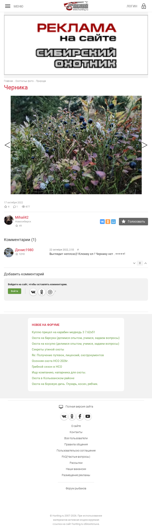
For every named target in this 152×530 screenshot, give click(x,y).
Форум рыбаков (76, 488)
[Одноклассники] (107, 221)
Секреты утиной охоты (48, 349)
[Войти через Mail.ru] (50, 292)
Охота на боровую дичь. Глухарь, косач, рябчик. (65, 384)
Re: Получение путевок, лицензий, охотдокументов (68, 355)
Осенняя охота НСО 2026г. (50, 361)
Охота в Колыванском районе (53, 378)
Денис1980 (24, 250)
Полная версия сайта (79, 406)
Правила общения (76, 444)
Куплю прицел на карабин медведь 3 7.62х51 (63, 332)
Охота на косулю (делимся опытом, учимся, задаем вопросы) (75, 343)
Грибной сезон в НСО (47, 366)
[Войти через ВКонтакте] (33, 292)
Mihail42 (21, 217)
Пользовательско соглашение (76, 450)
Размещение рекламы (76, 475)
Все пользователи (76, 438)
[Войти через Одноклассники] (41, 292)
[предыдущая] (7, 145)
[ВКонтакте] (102, 221)
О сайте (76, 426)
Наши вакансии (76, 469)
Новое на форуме (45, 325)
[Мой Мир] (113, 221)
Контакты (76, 432)
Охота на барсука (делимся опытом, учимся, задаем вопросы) (76, 338)
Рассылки (76, 462)
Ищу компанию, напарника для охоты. (59, 372)
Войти (14, 291)
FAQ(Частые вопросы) (76, 456)
